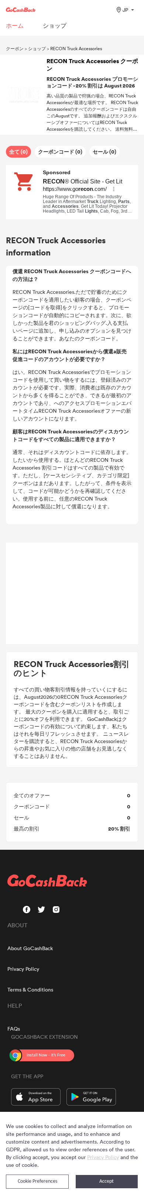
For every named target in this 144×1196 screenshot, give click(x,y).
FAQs (13, 1028)
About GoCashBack (30, 948)
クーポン (15, 48)
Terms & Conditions (30, 989)
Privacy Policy (23, 968)
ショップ (37, 48)
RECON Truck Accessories (76, 48)
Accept (106, 1181)
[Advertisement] (72, 593)
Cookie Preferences (37, 1181)
